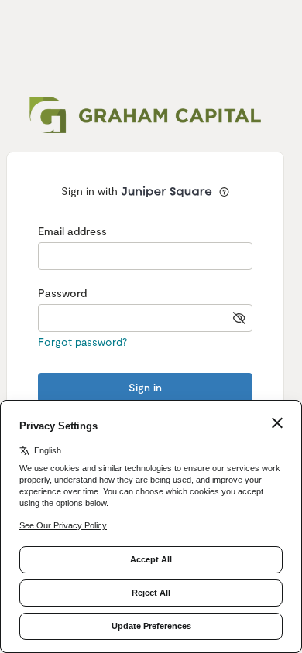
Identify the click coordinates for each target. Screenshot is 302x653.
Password (62, 292)
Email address (72, 231)
